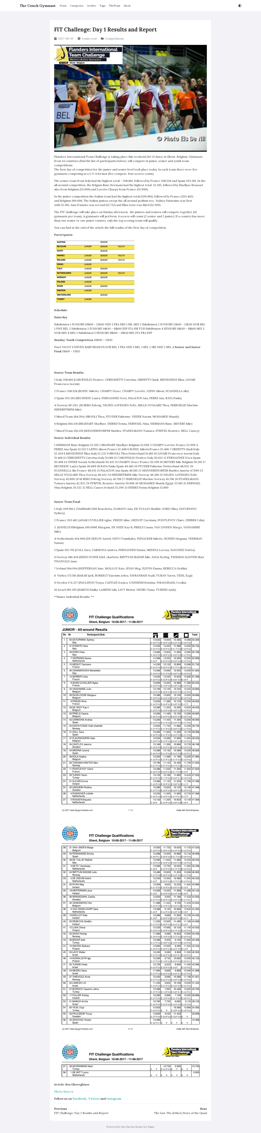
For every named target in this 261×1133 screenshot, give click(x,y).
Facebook (79, 1098)
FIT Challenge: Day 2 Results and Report (81, 1113)
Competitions (114, 38)
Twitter (94, 1098)
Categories (76, 5)
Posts (63, 5)
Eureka (130, 1126)
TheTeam (114, 5)
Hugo (151, 1126)
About (127, 5)
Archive (91, 5)
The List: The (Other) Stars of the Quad (180, 1113)
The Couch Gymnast (38, 5)
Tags (102, 5)
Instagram (113, 1098)
